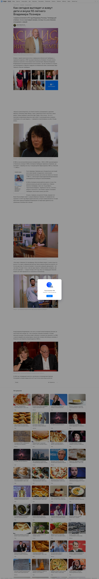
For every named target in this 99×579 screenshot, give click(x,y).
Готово (49, 296)
